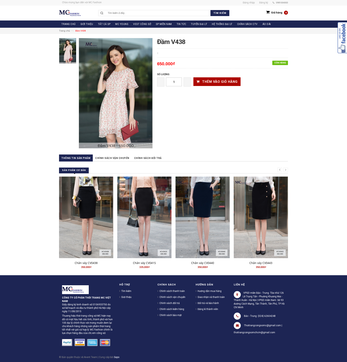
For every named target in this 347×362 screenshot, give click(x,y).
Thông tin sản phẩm (75, 158)
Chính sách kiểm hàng (171, 309)
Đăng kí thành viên (208, 309)
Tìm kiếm (126, 291)
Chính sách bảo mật (170, 315)
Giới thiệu (126, 297)
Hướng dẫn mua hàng (209, 291)
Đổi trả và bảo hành (208, 303)
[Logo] (75, 289)
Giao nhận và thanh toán (211, 297)
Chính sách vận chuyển (112, 158)
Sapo (116, 357)
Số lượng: (163, 74)
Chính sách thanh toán (172, 291)
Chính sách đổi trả (148, 158)
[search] (167, 13)
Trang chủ (64, 31)
